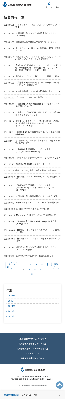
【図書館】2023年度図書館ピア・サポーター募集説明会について (38, 105)
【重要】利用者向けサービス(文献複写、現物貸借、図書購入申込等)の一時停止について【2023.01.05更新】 (37, 123)
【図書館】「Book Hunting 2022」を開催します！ (38, 177)
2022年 (11, 316)
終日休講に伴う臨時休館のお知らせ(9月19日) (37, 196)
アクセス (49, 7)
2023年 (11, 311)
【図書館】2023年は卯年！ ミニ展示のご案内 (37, 76)
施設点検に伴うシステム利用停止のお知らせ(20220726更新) (36, 248)
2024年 (11, 306)
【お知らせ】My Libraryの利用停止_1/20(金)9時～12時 (37, 49)
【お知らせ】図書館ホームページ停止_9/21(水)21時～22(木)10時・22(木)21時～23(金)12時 (36, 187)
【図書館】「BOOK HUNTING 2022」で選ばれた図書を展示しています (37, 113)
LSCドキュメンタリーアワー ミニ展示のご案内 (38, 157)
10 (42, 269)
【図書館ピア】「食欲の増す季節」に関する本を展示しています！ (37, 141)
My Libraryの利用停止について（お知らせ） (36, 215)
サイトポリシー (32, 353)
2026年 (11, 295)
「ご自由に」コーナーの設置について (33, 97)
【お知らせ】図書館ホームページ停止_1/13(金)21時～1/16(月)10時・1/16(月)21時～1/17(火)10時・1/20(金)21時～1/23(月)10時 (38, 67)
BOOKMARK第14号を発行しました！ (33, 164)
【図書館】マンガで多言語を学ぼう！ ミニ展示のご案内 (38, 231)
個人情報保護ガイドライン (32, 358)
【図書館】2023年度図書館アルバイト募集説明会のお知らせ (38, 133)
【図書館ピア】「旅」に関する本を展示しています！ (37, 25)
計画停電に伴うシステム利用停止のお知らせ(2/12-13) (36, 34)
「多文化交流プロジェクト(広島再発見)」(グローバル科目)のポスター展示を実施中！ (38, 57)
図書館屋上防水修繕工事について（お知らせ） (37, 42)
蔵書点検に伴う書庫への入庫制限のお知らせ (35, 170)
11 (32, 274)
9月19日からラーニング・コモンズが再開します (38, 202)
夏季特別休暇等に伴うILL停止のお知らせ (34, 255)
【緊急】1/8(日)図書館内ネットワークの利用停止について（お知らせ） (37, 83)
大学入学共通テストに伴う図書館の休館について (38, 91)
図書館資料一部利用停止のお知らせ (32, 208)
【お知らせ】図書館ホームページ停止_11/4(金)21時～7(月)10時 (33, 150)
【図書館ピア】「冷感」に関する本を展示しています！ (38, 239)
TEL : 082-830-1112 (18, 379)
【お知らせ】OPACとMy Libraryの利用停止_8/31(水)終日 (36, 222)
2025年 (11, 301)
